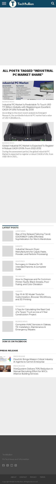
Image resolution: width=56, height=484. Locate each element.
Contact (23, 477)
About (13, 477)
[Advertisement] (28, 36)
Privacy (33, 477)
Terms (42, 477)
